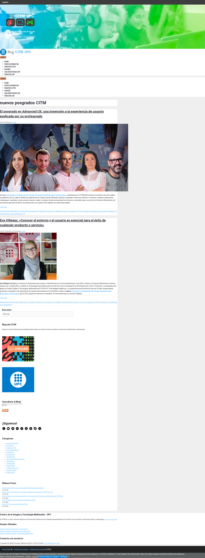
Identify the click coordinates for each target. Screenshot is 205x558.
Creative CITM (11, 448)
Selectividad (10, 466)
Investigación (10, 457)
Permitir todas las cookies (49, 557)
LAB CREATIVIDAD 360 (12, 72)
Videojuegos (10, 472)
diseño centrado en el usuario (40, 302)
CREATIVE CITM (10, 66)
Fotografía (9, 452)
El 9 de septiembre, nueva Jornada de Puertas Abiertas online (23, 488)
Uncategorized (11, 470)
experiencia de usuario (70, 302)
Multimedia (14, 211)
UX (24, 214)
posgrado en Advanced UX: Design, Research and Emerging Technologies (36, 195)
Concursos (10, 445)
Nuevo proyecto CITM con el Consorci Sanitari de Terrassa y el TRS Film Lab (27, 492)
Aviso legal (6, 549)
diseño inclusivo (46, 211)
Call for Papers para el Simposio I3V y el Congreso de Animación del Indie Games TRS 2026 (32, 496)
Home (6, 61)
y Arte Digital (23, 529)
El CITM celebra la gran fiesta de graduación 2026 (18, 500)
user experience (16, 214)
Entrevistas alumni (12, 450)
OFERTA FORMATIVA (11, 64)
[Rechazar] (69, 557)
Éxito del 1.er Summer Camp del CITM (15, 504)
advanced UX (34, 211)
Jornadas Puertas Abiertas (15, 459)
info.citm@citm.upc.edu (51, 543)
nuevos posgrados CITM (72, 211)
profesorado (4, 214)
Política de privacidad (38, 549)
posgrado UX (112, 211)
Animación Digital (12, 443)
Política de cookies (21, 549)
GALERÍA (7, 69)
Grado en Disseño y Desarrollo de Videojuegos (15, 531)
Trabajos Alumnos (12, 468)
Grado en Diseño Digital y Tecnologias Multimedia (16, 533)
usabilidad (113, 302)
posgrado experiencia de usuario (94, 211)
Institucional (4, 211)
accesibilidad (24, 211)
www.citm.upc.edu (111, 519)
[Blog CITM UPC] (16, 55)
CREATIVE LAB (9, 74)
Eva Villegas (57, 211)
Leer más (3, 207)
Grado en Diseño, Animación (9, 529)
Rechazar (63, 557)
